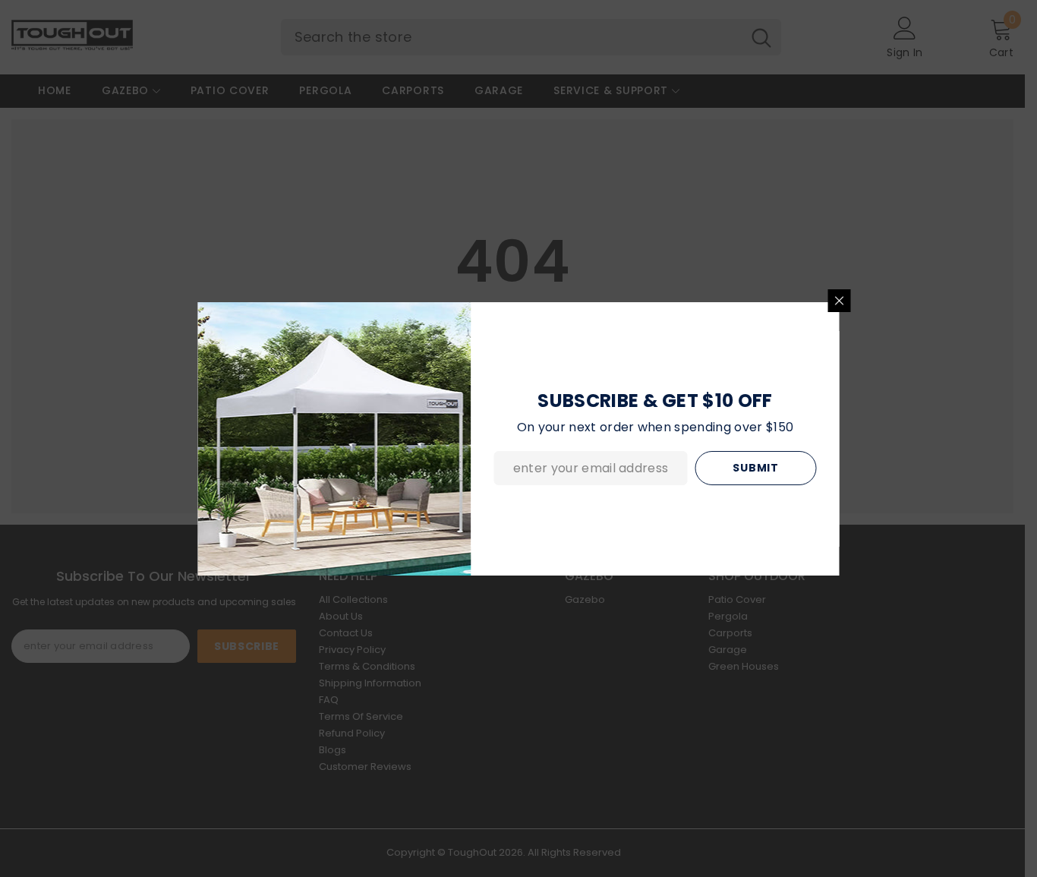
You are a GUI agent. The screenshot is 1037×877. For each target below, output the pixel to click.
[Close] (839, 300)
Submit (755, 467)
